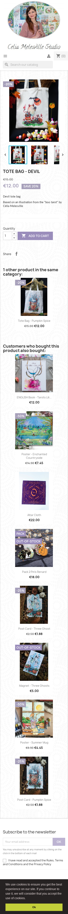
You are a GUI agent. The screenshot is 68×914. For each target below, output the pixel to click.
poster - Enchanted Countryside (34, 456)
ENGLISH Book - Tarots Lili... (34, 397)
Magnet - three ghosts (34, 685)
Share (16, 254)
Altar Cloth (34, 515)
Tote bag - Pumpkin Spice (34, 321)
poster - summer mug (34, 742)
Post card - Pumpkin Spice (34, 799)
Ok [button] (34, 907)
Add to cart (35, 235)
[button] (26, 898)
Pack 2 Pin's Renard (34, 572)
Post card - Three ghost (34, 628)
